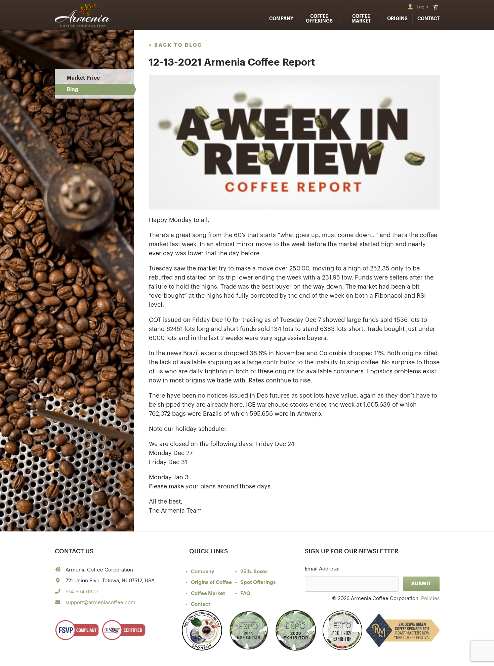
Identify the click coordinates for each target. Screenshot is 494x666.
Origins (397, 18)
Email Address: (322, 568)
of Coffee (211, 582)
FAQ (245, 593)
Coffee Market (361, 18)
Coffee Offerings (319, 18)
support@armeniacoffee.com (100, 602)
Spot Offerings (258, 582)
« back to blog (175, 45)
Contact (428, 18)
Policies (430, 598)
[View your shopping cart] (436, 7)
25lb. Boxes (254, 571)
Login (422, 7)
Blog (72, 89)
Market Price (83, 78)
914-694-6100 (82, 591)
